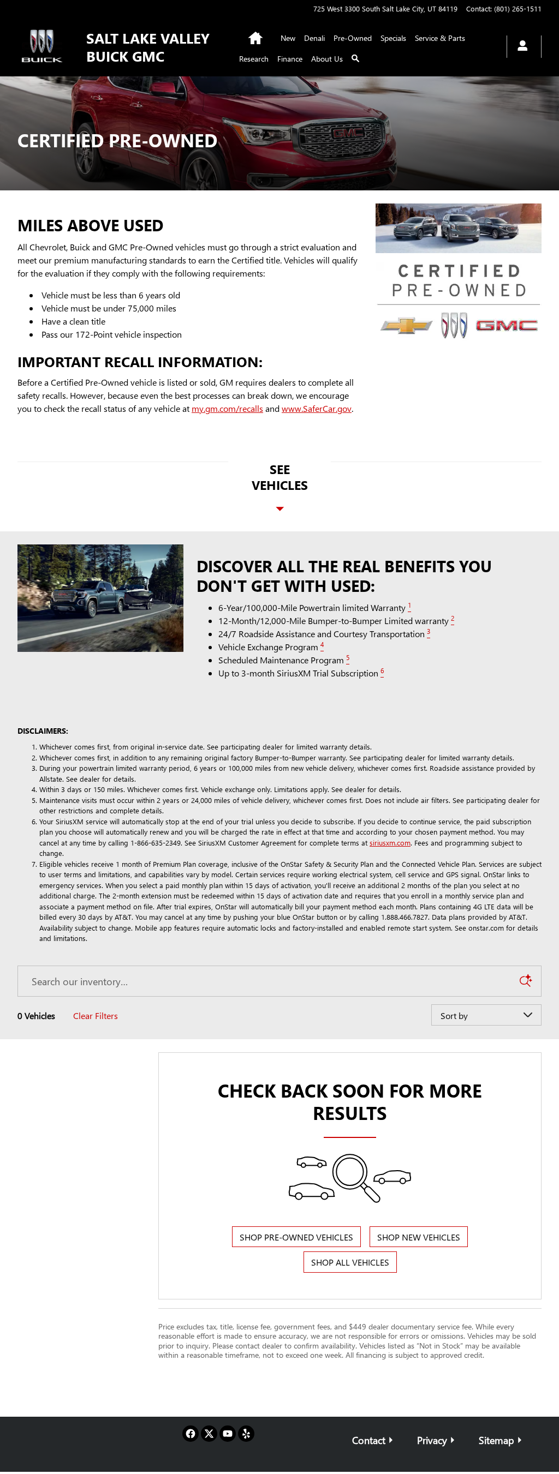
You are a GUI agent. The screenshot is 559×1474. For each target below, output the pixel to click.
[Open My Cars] (519, 46)
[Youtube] (227, 1433)
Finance (289, 58)
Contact (368, 1440)
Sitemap (496, 1440)
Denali (314, 38)
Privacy (432, 1440)
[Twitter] (209, 1433)
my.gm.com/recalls (227, 408)
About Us (327, 58)
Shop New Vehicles (418, 1237)
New (288, 38)
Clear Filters (95, 1015)
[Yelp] (246, 1433)
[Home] (43, 46)
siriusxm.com (390, 842)
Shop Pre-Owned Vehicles (296, 1237)
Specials (393, 38)
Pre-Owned (353, 38)
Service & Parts (440, 38)
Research (254, 58)
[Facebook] (190, 1433)
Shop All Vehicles (350, 1262)
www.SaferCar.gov (317, 408)
